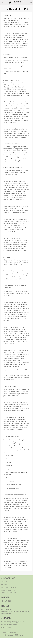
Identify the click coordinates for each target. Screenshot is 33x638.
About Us (4, 582)
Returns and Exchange (8, 587)
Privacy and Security (8, 590)
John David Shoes (10, 632)
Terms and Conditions (8, 593)
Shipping (4, 584)
